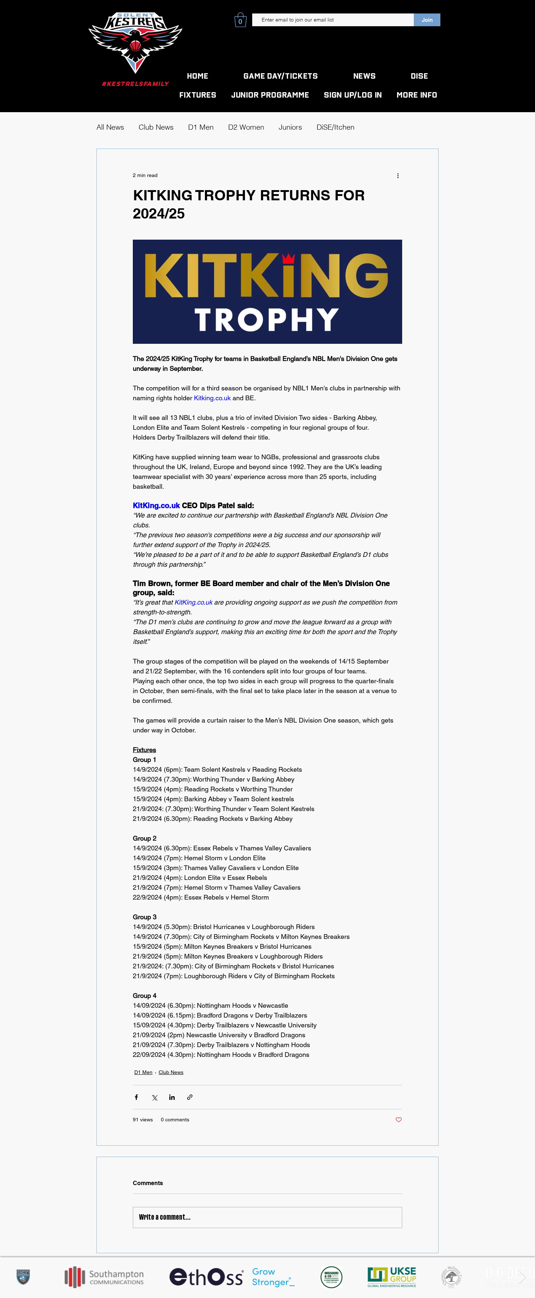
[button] (240, 19)
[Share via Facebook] (136, 1097)
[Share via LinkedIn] (172, 1097)
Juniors (290, 126)
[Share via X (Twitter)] (154, 1097)
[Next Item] (522, 1277)
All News (110, 126)
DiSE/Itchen (335, 126)
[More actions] (397, 175)
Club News (156, 126)
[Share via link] (189, 1097)
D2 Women (246, 126)
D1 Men (201, 126)
